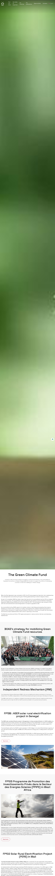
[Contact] (52, 439)
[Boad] (2, 3)
